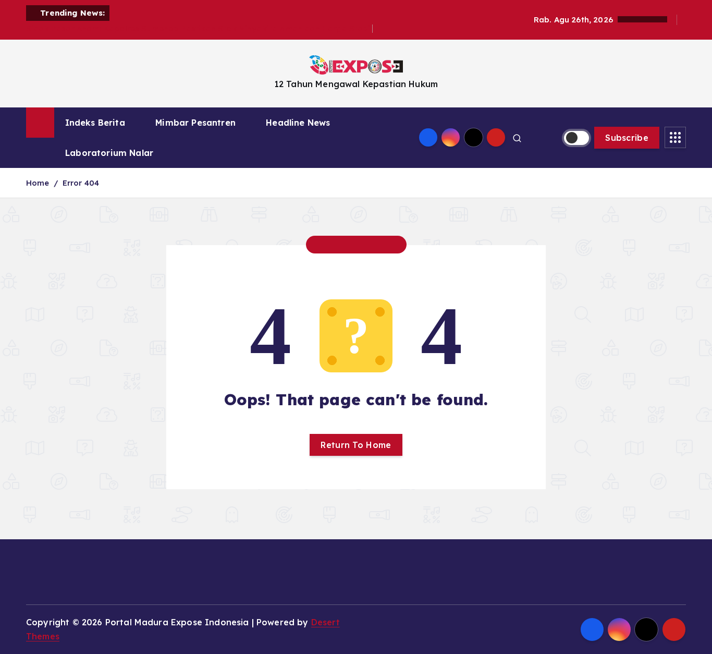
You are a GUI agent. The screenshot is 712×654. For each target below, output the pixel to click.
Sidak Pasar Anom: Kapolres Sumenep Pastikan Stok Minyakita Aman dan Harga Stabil (199, 28)
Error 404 (81, 183)
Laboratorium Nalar (109, 153)
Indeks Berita (95, 122)
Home (38, 183)
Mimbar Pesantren (195, 122)
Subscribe (626, 137)
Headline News (298, 122)
